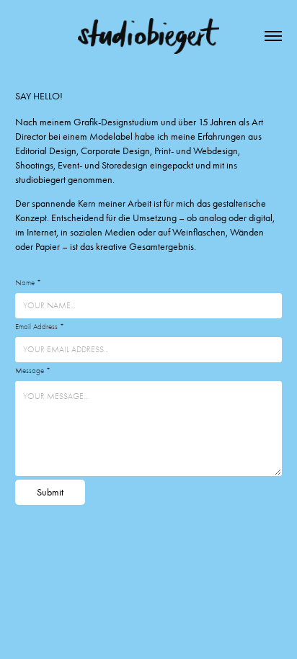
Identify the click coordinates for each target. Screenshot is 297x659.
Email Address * (39, 326)
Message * (32, 370)
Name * (28, 282)
